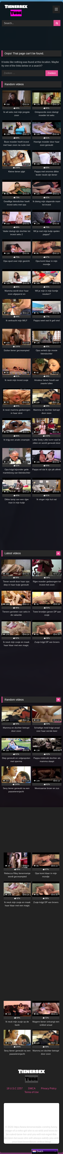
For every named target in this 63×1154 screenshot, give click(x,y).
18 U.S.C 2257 (15, 1088)
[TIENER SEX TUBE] (26, 10)
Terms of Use (31, 1092)
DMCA (31, 1088)
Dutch (39, 1151)
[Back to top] (53, 1145)
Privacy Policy (48, 1088)
